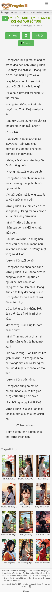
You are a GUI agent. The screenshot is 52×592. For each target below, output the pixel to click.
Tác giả (23, 586)
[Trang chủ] (2, 12)
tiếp (38, 35)
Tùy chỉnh (26, 43)
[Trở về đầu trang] (30, 587)
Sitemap (26, 591)
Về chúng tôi (39, 584)
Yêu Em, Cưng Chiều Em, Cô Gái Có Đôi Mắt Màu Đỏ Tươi (26, 19)
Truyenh (14, 6)
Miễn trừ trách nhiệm (26, 584)
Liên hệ (47, 584)
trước (14, 35)
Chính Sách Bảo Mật (10, 584)
